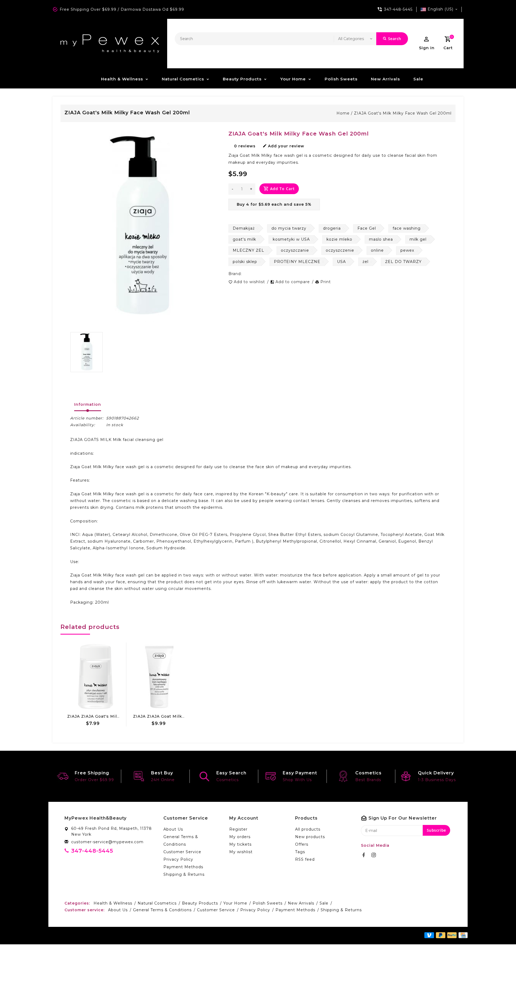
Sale (418, 78)
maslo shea (381, 239)
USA (341, 261)
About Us (173, 829)
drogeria (332, 228)
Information (87, 404)
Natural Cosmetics (183, 78)
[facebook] (365, 855)
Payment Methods (183, 866)
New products (310, 836)
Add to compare (293, 281)
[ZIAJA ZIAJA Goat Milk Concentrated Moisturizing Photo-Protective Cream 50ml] (159, 677)
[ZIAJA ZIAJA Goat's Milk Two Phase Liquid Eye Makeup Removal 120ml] (93, 677)
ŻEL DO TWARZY (403, 261)
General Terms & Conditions (180, 840)
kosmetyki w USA (291, 239)
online (377, 250)
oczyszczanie (295, 250)
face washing (407, 228)
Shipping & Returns (184, 874)
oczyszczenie (340, 250)
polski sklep (245, 261)
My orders (239, 836)
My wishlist (241, 851)
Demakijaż (244, 228)
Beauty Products (242, 78)
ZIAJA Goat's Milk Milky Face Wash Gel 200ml (403, 113)
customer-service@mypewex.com (107, 841)
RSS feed (305, 859)
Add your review (286, 146)
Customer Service (182, 851)
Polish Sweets (341, 78)
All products (307, 829)
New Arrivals (385, 78)
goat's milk (244, 239)
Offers (301, 844)
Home (343, 113)
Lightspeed (173, 935)
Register (238, 829)
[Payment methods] (462, 935)
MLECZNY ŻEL (248, 250)
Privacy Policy (178, 859)
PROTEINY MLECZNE (297, 261)
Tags (300, 851)
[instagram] (375, 855)
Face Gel (366, 228)
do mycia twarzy (288, 228)
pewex (407, 250)
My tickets (240, 844)
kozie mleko (339, 239)
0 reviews (245, 146)
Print (325, 281)
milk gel (418, 239)
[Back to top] (499, 976)
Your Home (293, 78)
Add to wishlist (250, 281)
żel (365, 261)
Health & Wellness (122, 78)
